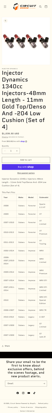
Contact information (27, 411)
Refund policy (43, 403)
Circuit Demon (15, 403)
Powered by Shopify (28, 403)
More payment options (26, 173)
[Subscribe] (44, 383)
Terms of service (27, 407)
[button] (5, 6)
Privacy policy (13, 407)
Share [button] (7, 346)
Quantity (5, 146)
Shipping (5, 137)
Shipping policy (41, 407)
